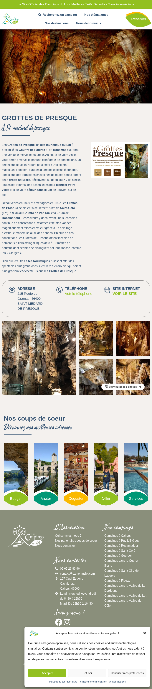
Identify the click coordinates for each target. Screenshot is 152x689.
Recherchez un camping (59, 14)
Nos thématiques (96, 14)
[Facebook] (58, 622)
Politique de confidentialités (63, 681)
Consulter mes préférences (127, 673)
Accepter (47, 673)
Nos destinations (57, 23)
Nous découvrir (87, 23)
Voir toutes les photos (122, 386)
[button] (144, 633)
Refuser (87, 673)
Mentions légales (117, 681)
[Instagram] (67, 622)
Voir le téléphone (78, 294)
